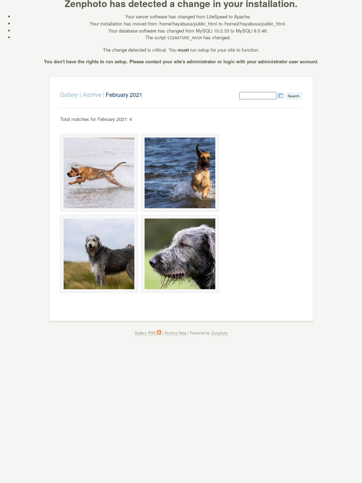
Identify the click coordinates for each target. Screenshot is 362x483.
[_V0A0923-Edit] (99, 173)
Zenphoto (219, 333)
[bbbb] (180, 254)
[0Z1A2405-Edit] (99, 254)
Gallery (69, 95)
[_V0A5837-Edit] (180, 173)
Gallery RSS (146, 333)
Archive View (175, 333)
